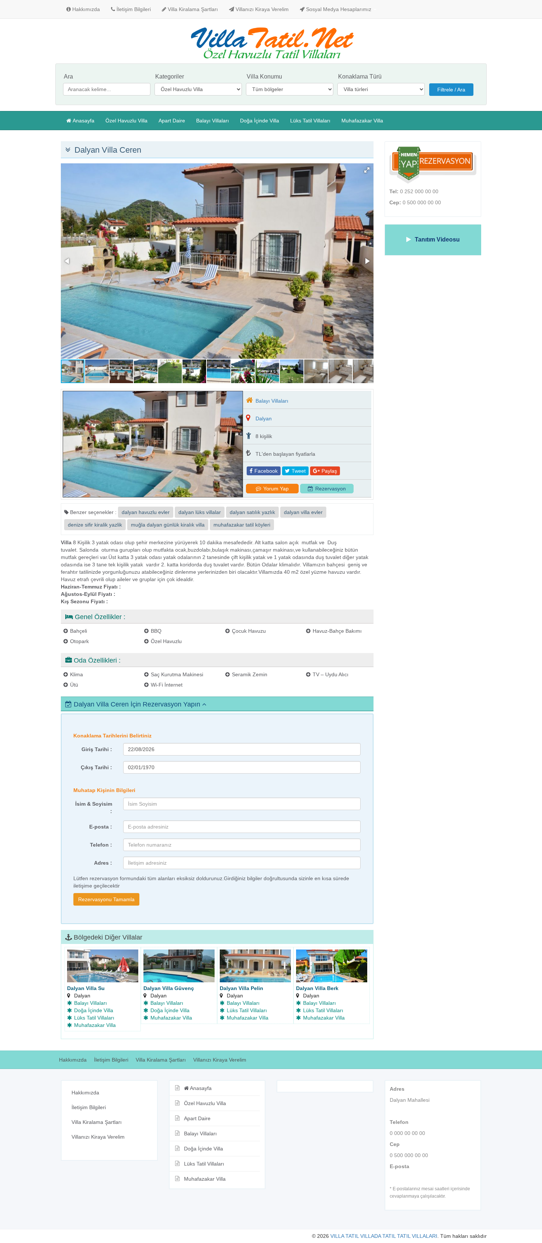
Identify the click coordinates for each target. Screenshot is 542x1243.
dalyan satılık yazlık (252, 512)
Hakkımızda (85, 9)
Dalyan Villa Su (86, 988)
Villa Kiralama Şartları (192, 9)
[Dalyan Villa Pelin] (255, 966)
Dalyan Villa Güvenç (168, 988)
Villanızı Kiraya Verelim (261, 9)
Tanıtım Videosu (437, 239)
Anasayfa (83, 121)
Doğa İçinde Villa (259, 121)
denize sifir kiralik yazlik (95, 525)
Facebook (266, 471)
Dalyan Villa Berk (317, 988)
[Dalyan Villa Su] (102, 966)
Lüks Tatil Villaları (310, 121)
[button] (367, 170)
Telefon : (101, 845)
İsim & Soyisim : (93, 807)
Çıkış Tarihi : (96, 767)
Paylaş (329, 471)
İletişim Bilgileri (133, 9)
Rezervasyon (330, 489)
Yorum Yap (276, 489)
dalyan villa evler (303, 512)
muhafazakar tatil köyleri (241, 525)
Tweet (299, 471)
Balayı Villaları (212, 121)
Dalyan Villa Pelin (241, 988)
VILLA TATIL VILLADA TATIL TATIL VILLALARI (383, 1236)
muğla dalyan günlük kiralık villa (168, 525)
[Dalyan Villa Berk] (331, 966)
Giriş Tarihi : (96, 749)
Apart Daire (172, 121)
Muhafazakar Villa (362, 121)
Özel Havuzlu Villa (126, 121)
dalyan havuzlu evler (146, 512)
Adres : (103, 863)
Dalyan (264, 418)
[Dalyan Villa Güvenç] (179, 966)
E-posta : (100, 827)
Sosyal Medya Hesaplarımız (339, 9)
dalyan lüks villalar (199, 512)
